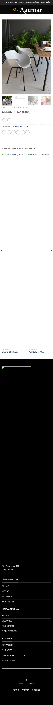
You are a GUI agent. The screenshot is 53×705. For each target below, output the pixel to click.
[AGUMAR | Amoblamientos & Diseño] (26, 9)
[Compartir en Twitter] (13, 132)
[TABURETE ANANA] (39, 250)
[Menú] (3, 9)
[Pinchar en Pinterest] (23, 132)
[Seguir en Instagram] (25, 675)
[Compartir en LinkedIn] (27, 132)
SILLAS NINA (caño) (10, 352)
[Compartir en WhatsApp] (4, 132)
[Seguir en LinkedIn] (31, 675)
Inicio (4, 108)
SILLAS (28, 108)
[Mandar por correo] (18, 132)
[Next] (47, 56)
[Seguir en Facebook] (22, 675)
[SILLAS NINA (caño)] (13, 250)
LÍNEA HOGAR (16, 108)
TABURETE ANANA (36, 352)
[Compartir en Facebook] (9, 132)
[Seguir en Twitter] (28, 675)
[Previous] (6, 56)
